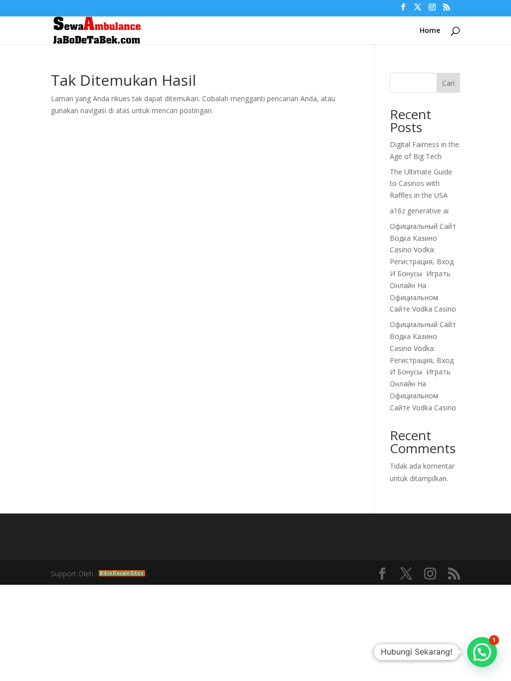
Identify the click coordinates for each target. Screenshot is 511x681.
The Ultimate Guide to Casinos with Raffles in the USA (421, 183)
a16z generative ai (419, 210)
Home (430, 31)
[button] (482, 652)
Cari (448, 83)
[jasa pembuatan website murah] (122, 573)
